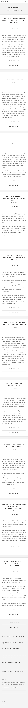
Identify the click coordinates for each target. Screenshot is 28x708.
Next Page (13, 627)
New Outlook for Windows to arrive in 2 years (14, 257)
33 (23, 671)
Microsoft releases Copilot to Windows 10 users (14, 198)
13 (20, 657)
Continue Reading (14, 65)
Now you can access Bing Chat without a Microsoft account (14, 506)
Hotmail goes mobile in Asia (10, 662)
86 (19, 648)
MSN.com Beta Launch (8, 653)
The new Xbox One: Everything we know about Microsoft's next (14, 78)
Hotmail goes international (10, 657)
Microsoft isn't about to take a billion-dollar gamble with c (14, 139)
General (10, 60)
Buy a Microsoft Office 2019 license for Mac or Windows (14, 20)
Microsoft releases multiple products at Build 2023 (14, 563)
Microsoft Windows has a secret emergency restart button (13, 445)
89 (20, 662)
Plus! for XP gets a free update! (12, 671)
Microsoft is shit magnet (9, 648)
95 (16, 653)
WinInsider (4, 1)
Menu (26, 1)
